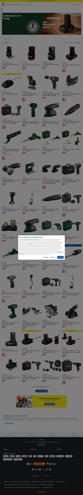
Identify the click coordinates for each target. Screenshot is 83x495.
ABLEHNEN (46, 257)
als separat (30, 243)
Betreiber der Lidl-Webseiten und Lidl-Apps (30, 239)
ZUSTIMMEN (60, 257)
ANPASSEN (52, 257)
